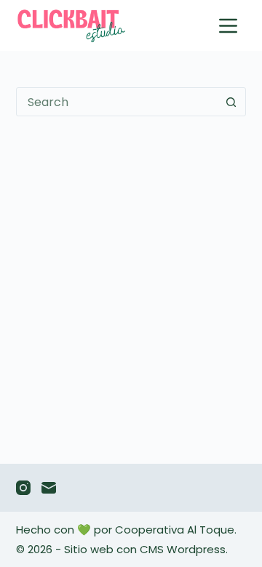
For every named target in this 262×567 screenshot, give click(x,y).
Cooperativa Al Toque (174, 529)
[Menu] (228, 26)
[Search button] (230, 101)
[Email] (48, 487)
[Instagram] (23, 487)
